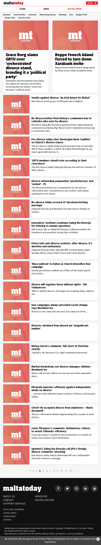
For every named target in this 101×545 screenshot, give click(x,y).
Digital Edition (44, 500)
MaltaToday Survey (48, 15)
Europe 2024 (10, 18)
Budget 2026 (81, 15)
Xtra (71, 15)
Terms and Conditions (13, 509)
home (22, 9)
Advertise (41, 496)
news (46, 9)
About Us (9, 496)
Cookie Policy (9, 516)
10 (61, 470)
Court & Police (19, 15)
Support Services (14, 503)
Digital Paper (75, 9)
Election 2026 (24, 18)
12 (70, 470)
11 (66, 470)
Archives (7, 519)
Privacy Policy (9, 513)
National (6, 15)
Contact (8, 500)
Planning (62, 15)
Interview (32, 15)
